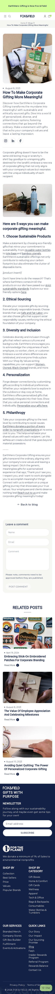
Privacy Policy (17, 985)
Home (23, 23)
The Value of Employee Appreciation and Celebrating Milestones (27, 712)
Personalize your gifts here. (32, 405)
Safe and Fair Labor (32, 313)
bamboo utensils (31, 253)
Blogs (30, 23)
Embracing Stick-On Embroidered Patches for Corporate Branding (25, 658)
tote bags (11, 253)
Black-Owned (20, 367)
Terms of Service (36, 985)
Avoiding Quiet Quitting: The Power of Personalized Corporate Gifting (26, 767)
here (23, 292)
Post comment (18, 586)
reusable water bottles (37, 250)
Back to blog (29, 504)
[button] (5, 16)
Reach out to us (26, 492)
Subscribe (27, 832)
